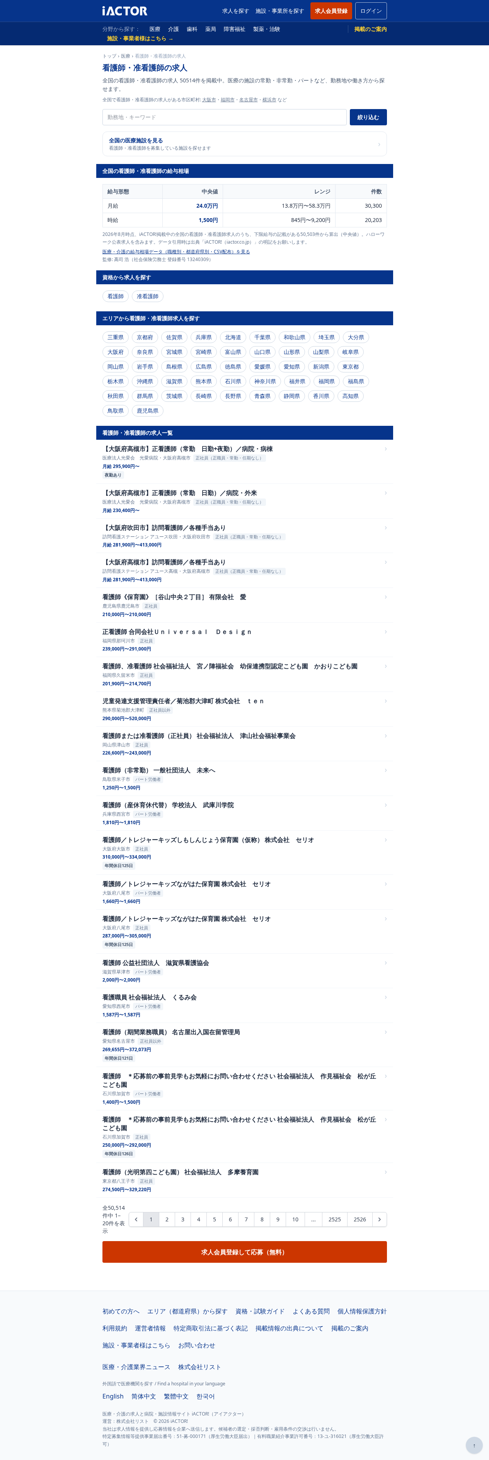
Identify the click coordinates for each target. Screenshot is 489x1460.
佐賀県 (174, 337)
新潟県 (321, 366)
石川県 (233, 381)
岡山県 (115, 366)
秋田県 (115, 396)
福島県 (356, 381)
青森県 (262, 396)
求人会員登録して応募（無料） (244, 1252)
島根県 (174, 366)
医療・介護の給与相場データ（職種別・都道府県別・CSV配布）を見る (176, 251)
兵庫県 (204, 337)
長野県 (233, 396)
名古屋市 (248, 99)
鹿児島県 (147, 410)
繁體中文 (176, 1396)
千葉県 (262, 337)
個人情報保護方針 (362, 1311)
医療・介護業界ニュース (136, 1367)
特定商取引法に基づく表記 (211, 1328)
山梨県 (321, 351)
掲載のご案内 (370, 28)
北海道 (233, 337)
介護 (173, 28)
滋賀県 (174, 381)
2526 (360, 1219)
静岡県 (292, 396)
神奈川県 (265, 381)
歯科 (192, 28)
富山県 (233, 351)
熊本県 (204, 381)
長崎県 (204, 396)
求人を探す (235, 10)
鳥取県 (115, 410)
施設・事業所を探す (280, 10)
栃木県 (115, 381)
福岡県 (327, 381)
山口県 (262, 351)
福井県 (297, 381)
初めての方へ (121, 1311)
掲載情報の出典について (290, 1328)
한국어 (205, 1396)
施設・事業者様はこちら (136, 1345)
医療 (155, 28)
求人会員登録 (331, 10)
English (113, 1396)
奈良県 (145, 351)
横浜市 (269, 99)
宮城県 (174, 351)
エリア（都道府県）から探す (187, 1311)
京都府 (145, 337)
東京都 (350, 366)
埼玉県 (327, 337)
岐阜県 (350, 351)
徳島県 (233, 366)
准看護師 (147, 296)
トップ (109, 56)
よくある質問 (311, 1311)
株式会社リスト (199, 1367)
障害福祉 (234, 28)
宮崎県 (204, 351)
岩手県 (145, 366)
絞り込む (368, 117)
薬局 (210, 28)
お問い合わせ (196, 1345)
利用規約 (114, 1328)
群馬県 (145, 396)
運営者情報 (150, 1328)
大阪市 (209, 99)
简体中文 (143, 1396)
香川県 (321, 396)
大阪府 (115, 351)
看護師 (115, 296)
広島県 (204, 366)
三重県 (115, 337)
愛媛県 (262, 366)
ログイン (371, 10)
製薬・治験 (266, 28)
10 (295, 1219)
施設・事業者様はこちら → (140, 38)
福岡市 (228, 99)
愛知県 (292, 366)
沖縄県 (145, 381)
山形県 (292, 351)
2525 (335, 1219)
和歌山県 (294, 337)
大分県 (356, 337)
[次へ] (379, 1219)
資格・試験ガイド (260, 1311)
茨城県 (174, 396)
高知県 (350, 396)
